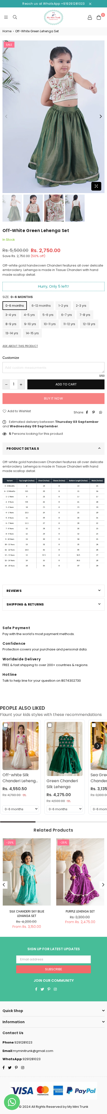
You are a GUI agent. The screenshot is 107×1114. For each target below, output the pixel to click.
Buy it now (53, 398)
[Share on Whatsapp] (101, 412)
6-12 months (41, 306)
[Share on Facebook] (87, 412)
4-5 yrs (29, 315)
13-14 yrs (11, 333)
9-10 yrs (30, 324)
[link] (20, 746)
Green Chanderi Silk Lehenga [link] (62, 784)
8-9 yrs (10, 324)
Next (101, 116)
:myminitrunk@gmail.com (32, 1050)
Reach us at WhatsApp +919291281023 (53, 3)
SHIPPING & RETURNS (25, 604)
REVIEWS (14, 590)
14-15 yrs (32, 333)
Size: (17, 297)
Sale (9, 45)
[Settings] (89, 17)
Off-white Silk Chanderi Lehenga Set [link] (20, 778)
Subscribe (53, 969)
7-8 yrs (85, 315)
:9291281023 (23, 1042)
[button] (97, 746)
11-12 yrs (69, 324)
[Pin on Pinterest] (94, 412)
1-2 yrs (63, 306)
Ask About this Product (20, 346)
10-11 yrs (50, 324)
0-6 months (14, 306)
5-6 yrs (48, 315)
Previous (6, 116)
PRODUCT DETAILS (22, 448)
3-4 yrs (10, 315)
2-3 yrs (81, 306)
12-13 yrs (89, 324)
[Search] (14, 17)
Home (6, 31)
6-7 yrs (66, 315)
